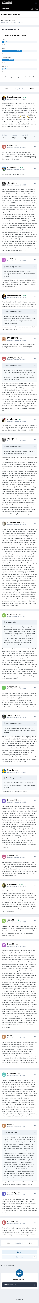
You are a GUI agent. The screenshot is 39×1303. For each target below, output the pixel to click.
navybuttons (13, 168)
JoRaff (10, 259)
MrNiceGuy (12, 614)
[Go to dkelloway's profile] (4, 1194)
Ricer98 (10, 944)
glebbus (10, 856)
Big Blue (10, 1221)
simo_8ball (11, 920)
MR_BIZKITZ (12, 338)
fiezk (9, 1036)
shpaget (11, 183)
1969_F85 (11, 715)
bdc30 (10, 146)
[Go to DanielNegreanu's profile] (4, 98)
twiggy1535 (12, 687)
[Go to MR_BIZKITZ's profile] (4, 339)
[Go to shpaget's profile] (4, 184)
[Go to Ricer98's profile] (4, 945)
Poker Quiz (20, 22)
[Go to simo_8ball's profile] (4, 921)
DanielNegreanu (9, 20)
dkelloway (11, 1193)
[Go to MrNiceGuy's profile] (4, 615)
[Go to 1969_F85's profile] (4, 716)
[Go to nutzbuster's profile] (4, 420)
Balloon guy (12, 884)
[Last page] (36, 89)
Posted (16, 99)
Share (20, 1252)
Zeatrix (10, 770)
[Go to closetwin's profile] (4, 1074)
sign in (12, 77)
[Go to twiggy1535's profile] (4, 688)
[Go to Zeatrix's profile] (4, 771)
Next (32, 89)
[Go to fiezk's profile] (4, 1037)
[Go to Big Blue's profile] (4, 1222)
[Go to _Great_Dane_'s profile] (4, 359)
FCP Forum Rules (10, 1285)
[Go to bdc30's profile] (4, 147)
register (19, 77)
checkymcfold (13, 522)
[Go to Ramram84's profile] (4, 801)
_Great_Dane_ (13, 358)
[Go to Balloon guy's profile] (4, 885)
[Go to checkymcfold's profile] (4, 523)
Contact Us (19, 1300)
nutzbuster (12, 419)
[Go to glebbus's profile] (4, 857)
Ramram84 (12, 800)
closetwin (11, 1073)
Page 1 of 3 (19, 89)
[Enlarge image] (20, 117)
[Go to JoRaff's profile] (4, 260)
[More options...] (35, 98)
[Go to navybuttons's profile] (4, 169)
